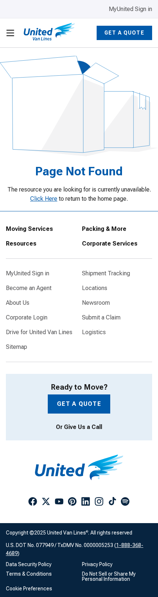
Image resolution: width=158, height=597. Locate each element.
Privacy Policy (97, 564)
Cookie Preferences (29, 588)
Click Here (43, 198)
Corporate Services (109, 244)
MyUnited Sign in (130, 9)
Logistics (94, 332)
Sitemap (16, 347)
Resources (21, 244)
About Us (17, 303)
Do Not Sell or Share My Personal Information (109, 576)
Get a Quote (124, 33)
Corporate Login (26, 318)
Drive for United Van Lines (39, 332)
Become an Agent (28, 288)
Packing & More (104, 229)
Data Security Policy (28, 564)
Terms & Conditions (29, 573)
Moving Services (29, 229)
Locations (94, 288)
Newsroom (96, 303)
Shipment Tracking (106, 273)
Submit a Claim (101, 318)
